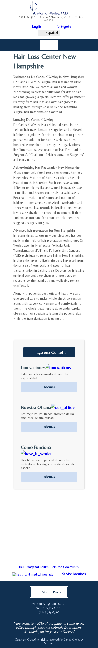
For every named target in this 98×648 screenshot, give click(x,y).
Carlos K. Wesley (73, 639)
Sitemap (49, 643)
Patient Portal (51, 592)
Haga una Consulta (50, 352)
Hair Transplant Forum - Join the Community (49, 567)
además (49, 387)
